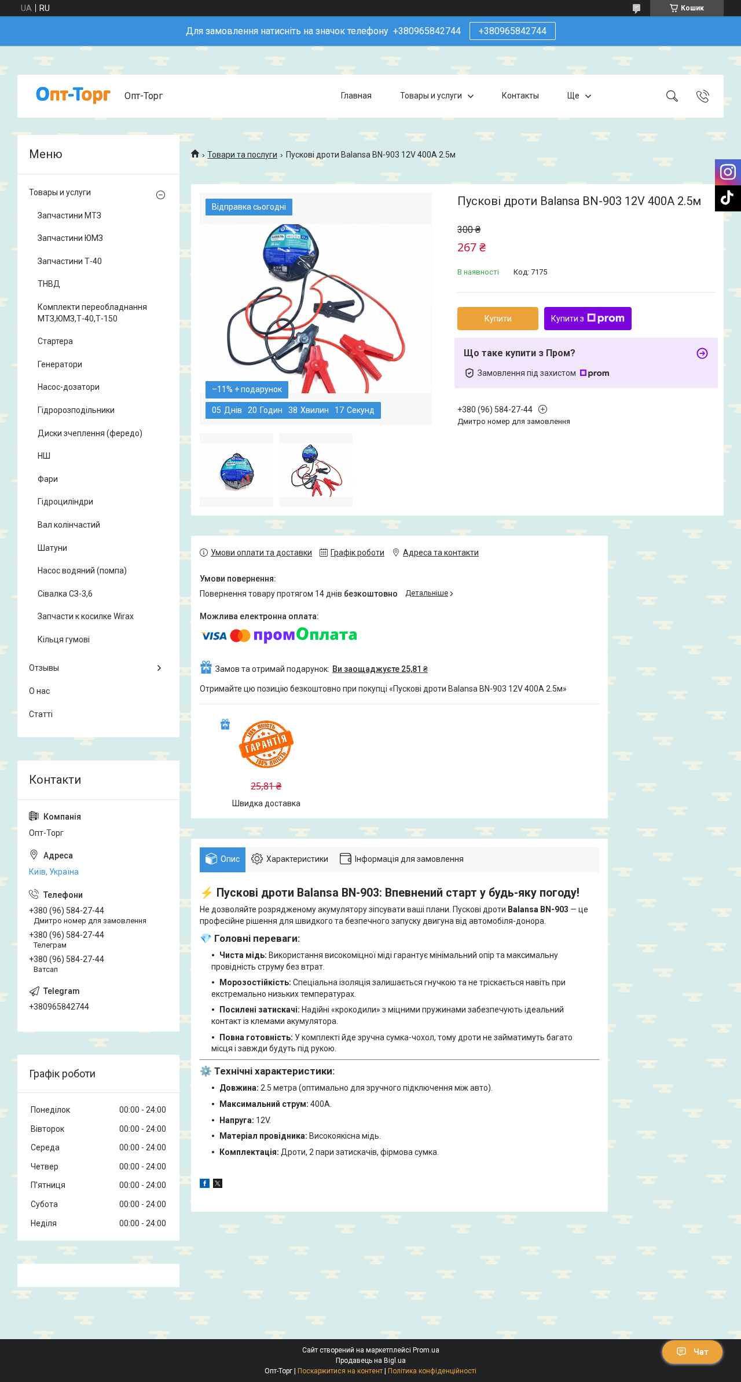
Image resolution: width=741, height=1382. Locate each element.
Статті (41, 714)
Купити (498, 318)
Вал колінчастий (69, 524)
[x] (217, 1185)
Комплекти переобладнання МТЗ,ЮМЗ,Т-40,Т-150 (92, 312)
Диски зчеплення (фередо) (90, 433)
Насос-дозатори (69, 387)
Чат (701, 1352)
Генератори (60, 364)
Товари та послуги (242, 154)
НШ (44, 455)
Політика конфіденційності (432, 1371)
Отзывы (44, 667)
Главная (356, 95)
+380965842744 (512, 30)
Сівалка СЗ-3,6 (65, 593)
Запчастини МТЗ (69, 215)
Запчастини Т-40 (70, 261)
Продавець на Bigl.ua (371, 1361)
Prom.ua (426, 1350)
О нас (39, 691)
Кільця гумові (64, 639)
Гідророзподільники (76, 410)
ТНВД (49, 283)
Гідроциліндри (65, 501)
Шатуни (52, 548)
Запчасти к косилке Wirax (86, 616)
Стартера (55, 341)
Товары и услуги (431, 95)
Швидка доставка (266, 803)
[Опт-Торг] (72, 96)
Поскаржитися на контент (340, 1371)
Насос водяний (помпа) (82, 570)
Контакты (520, 95)
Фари (48, 479)
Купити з (567, 318)
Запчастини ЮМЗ (70, 238)
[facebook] (205, 1185)
